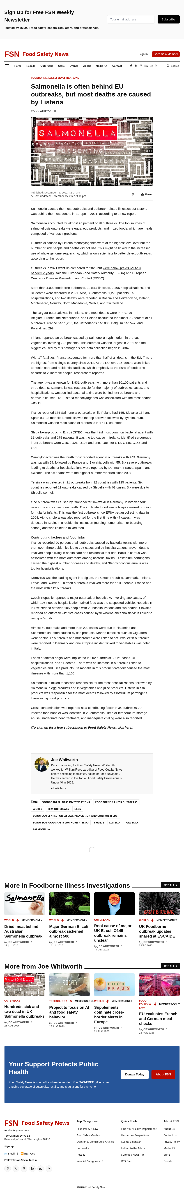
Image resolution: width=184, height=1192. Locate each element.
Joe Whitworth (45, 110)
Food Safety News (96, 1187)
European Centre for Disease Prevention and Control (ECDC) (75, 815)
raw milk (132, 822)
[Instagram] (141, 65)
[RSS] (156, 65)
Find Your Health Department (139, 1128)
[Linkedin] (146, 65)
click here (124, 727)
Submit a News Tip (132, 1154)
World (37, 809)
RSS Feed (126, 1161)
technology (58, 1001)
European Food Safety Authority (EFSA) (61, 822)
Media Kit (169, 1148)
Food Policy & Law (145, 1004)
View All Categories (88, 1161)
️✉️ (9, 1153)
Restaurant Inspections (135, 1135)
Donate (168, 1161)
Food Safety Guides (88, 1135)
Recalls (81, 1154)
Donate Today (134, 1074)
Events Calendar (131, 1141)
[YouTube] (151, 65)
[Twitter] (136, 65)
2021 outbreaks (58, 809)
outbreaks (102, 919)
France (99, 822)
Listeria (114, 822)
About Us (169, 1128)
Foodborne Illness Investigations (55, 77)
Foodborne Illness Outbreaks (116, 802)
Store (167, 1154)
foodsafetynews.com (16, 1130)
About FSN (163, 1074)
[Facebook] (131, 65)
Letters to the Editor (133, 1148)
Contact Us (170, 1135)
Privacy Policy (172, 1141)
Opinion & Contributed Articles (95, 1141)
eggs (77, 809)
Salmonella (41, 829)
